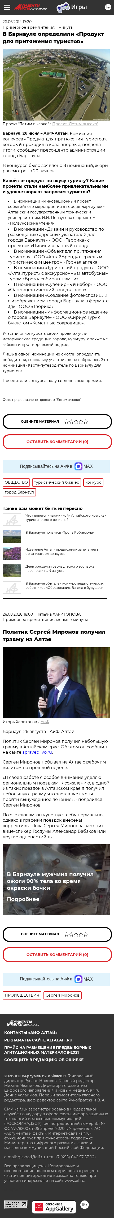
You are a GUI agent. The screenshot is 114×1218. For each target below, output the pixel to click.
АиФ (45, 721)
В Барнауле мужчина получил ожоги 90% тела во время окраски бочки (50, 881)
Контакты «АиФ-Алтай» (31, 1032)
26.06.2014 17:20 (17, 21)
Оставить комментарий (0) (57, 441)
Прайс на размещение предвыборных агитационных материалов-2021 (47, 1050)
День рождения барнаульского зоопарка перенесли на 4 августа (59, 568)
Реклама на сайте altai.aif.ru (38, 1040)
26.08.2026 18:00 (18, 614)
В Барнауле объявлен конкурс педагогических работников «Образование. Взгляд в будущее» (64, 585)
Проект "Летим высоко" (75, 124)
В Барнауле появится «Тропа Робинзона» (59, 532)
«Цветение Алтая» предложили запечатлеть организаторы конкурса (61, 551)
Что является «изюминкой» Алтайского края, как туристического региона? (65, 517)
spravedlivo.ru (37, 752)
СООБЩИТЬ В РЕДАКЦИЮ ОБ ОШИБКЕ (44, 1059)
